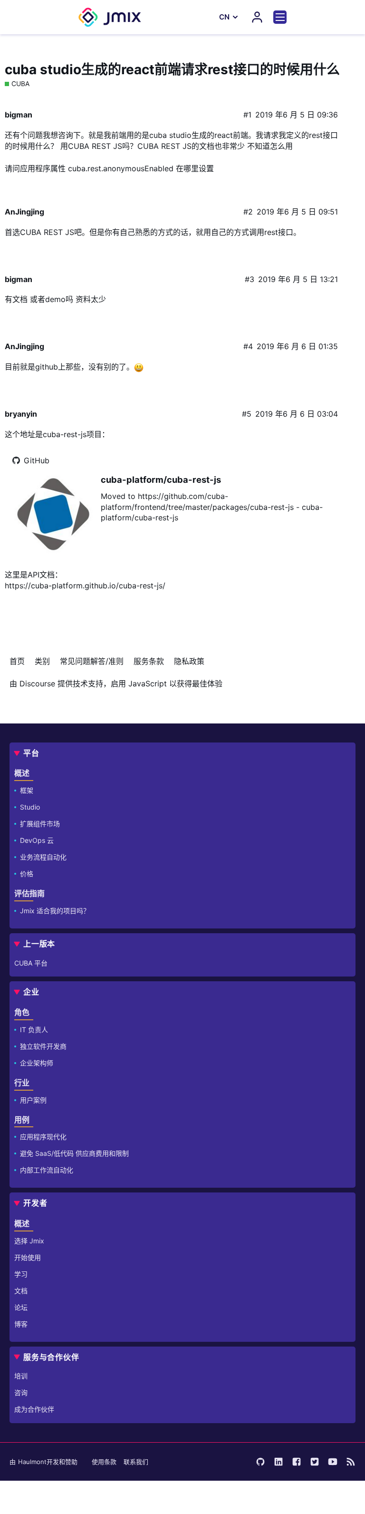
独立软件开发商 (43, 1046)
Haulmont (32, 1461)
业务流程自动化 (43, 857)
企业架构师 (36, 1063)
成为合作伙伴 (34, 1409)
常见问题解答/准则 (92, 661)
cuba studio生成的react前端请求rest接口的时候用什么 (172, 69)
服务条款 (149, 661)
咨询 (21, 1392)
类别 (42, 661)
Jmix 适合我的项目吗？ (55, 911)
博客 (21, 1324)
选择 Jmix (29, 1241)
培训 (21, 1376)
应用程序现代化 (43, 1137)
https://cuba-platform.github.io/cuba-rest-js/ (85, 585)
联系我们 (136, 1461)
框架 (26, 790)
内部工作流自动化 (46, 1170)
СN (224, 16)
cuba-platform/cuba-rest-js (161, 479)
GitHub (36, 460)
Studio (30, 807)
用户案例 (33, 1100)
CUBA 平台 (31, 963)
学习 (21, 1274)
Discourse (37, 683)
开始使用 (27, 1257)
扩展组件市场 (40, 824)
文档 (21, 1291)
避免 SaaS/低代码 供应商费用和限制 (74, 1153)
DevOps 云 (37, 840)
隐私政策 (189, 661)
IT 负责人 (34, 1030)
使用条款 (104, 1461)
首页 (17, 661)
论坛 (21, 1307)
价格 (26, 873)
